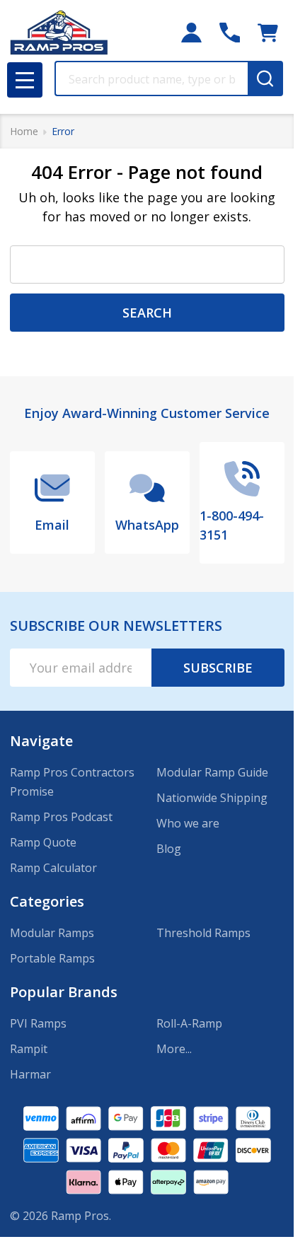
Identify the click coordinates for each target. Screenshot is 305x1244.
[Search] (265, 78)
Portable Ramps (52, 958)
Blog (168, 848)
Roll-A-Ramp (189, 1023)
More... (174, 1049)
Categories (47, 901)
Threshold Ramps (203, 933)
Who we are (187, 823)
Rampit (28, 1049)
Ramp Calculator (53, 868)
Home (24, 131)
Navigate (41, 740)
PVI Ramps (38, 1023)
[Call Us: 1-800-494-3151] (229, 33)
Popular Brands (63, 991)
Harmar (30, 1074)
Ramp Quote (43, 842)
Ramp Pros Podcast (61, 817)
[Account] (191, 33)
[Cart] (267, 33)
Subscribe (218, 667)
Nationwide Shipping (211, 798)
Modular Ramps (52, 933)
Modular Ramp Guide (212, 772)
